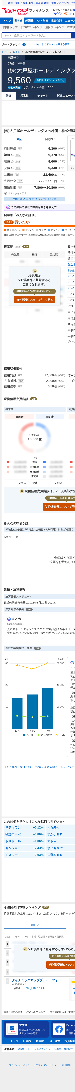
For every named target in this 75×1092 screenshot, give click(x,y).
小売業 (20, 63)
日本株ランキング (31, 27)
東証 (19, 139)
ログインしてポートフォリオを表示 (50, 44)
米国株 (29, 20)
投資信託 (56, 20)
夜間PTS (50, 139)
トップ (7, 20)
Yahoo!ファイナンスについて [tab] (33, 1049)
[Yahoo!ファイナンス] (26, 9)
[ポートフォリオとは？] (24, 44)
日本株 (18, 20)
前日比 (35, 925)
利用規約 (66, 1065)
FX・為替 (42, 20)
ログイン (57, 13)
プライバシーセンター (47, 1065)
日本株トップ (10, 27)
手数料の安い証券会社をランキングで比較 (35, 199)
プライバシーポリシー (20, 1065)
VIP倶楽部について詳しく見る (34, 299)
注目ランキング (54, 27)
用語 (20, 148)
